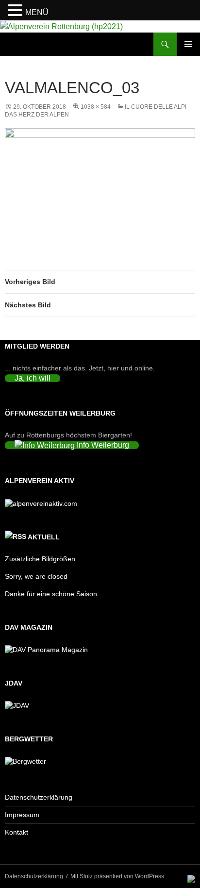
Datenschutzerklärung (38, 797)
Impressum (22, 815)
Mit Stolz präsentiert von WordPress (117, 876)
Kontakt (16, 832)
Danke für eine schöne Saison (51, 594)
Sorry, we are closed (36, 576)
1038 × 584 (96, 106)
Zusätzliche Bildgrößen (40, 559)
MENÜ (37, 12)
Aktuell (44, 537)
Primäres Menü (188, 44)
